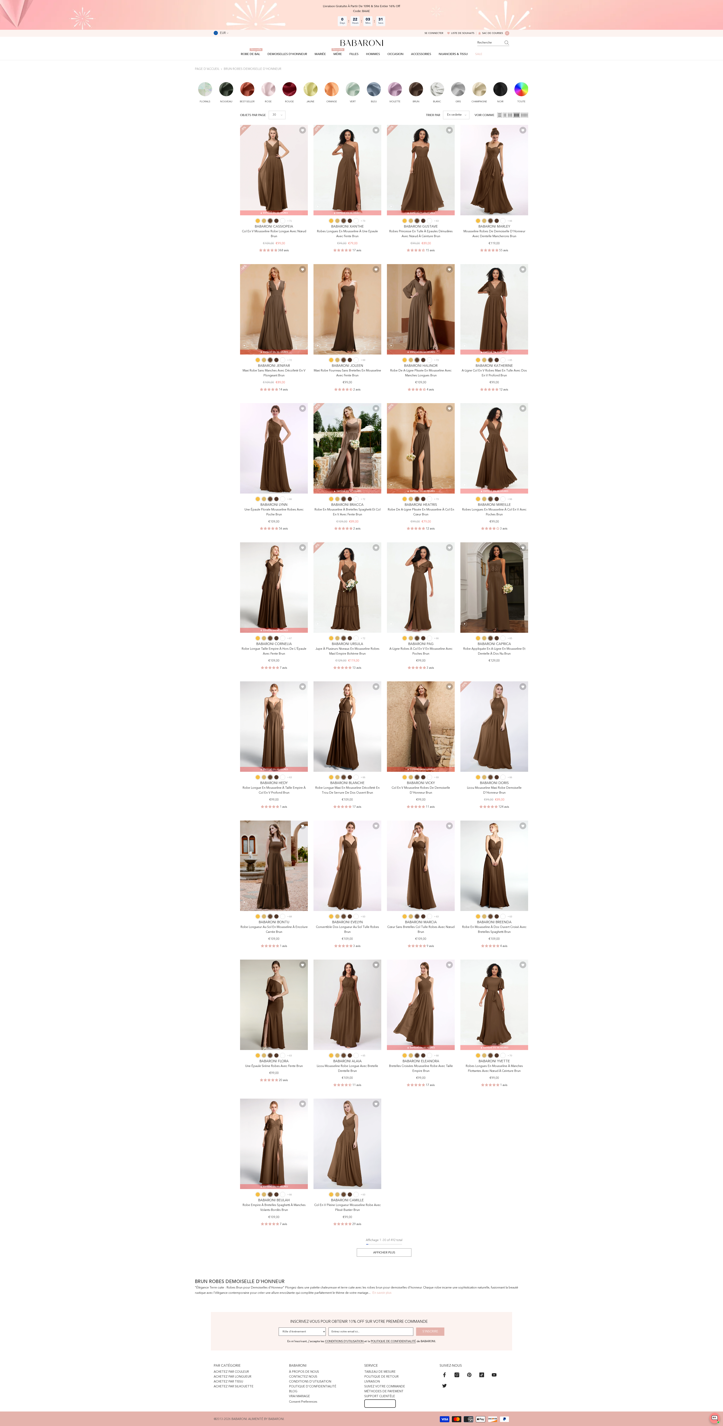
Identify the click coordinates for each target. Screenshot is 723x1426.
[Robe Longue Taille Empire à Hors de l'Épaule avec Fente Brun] (274, 587)
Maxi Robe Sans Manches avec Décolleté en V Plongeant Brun (274, 373)
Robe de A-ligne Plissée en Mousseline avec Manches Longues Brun (420, 373)
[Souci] (257, 220)
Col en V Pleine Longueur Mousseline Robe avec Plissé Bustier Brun (347, 1208)
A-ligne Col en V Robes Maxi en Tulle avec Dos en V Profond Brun (494, 373)
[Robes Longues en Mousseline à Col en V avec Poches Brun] (494, 448)
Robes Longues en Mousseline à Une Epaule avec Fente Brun (347, 234)
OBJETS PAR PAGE (253, 115)
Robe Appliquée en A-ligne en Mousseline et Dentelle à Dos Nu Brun (494, 651)
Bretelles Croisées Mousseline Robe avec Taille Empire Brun (421, 1069)
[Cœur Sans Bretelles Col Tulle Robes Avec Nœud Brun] (421, 866)
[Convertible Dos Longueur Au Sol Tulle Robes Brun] (347, 866)
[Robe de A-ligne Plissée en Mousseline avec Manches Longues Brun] (421, 309)
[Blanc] (282, 220)
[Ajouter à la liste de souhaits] (302, 130)
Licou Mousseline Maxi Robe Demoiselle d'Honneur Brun (494, 790)
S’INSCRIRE (430, 1331)
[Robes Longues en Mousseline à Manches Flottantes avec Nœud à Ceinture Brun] (494, 1005)
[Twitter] (444, 1385)
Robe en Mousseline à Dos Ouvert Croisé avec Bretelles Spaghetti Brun (494, 930)
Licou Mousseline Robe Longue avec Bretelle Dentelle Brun (347, 1069)
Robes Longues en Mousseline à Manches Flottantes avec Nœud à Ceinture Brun (494, 1069)
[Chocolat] (276, 220)
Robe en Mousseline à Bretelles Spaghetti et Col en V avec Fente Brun (347, 512)
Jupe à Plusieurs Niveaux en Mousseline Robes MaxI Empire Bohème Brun (347, 651)
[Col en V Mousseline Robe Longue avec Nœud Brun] (274, 170)
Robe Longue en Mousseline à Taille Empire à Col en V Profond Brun (274, 790)
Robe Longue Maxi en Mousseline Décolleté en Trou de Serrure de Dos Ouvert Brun (347, 790)
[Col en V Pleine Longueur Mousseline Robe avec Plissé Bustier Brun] (347, 1144)
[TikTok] (482, 1375)
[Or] (264, 220)
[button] (205, 90)
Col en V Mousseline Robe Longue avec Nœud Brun (274, 234)
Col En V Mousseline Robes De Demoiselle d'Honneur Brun (421, 790)
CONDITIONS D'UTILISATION (344, 1341)
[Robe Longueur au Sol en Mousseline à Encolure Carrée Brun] (274, 866)
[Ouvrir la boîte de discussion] (714, 1418)
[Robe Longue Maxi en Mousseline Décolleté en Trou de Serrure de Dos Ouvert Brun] (347, 726)
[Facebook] (444, 1375)
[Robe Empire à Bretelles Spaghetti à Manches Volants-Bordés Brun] (274, 1144)
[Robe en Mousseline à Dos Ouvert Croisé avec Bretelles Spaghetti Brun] (494, 866)
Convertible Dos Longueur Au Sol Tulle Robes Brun (347, 930)
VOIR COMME (484, 115)
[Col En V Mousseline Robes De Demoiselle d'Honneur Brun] (421, 726)
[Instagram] (457, 1375)
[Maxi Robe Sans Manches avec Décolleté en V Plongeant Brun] (274, 309)
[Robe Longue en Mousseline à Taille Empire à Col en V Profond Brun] (274, 726)
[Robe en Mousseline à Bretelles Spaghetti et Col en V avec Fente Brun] (347, 448)
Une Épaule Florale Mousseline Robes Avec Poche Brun (274, 512)
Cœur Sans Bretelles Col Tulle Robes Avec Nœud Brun (421, 930)
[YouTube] (494, 1375)
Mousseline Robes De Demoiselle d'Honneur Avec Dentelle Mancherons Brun (494, 234)
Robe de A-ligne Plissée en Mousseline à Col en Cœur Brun (421, 512)
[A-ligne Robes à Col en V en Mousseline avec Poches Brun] (421, 587)
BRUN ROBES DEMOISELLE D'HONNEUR (252, 69)
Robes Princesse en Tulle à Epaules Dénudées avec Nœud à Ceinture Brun (421, 234)
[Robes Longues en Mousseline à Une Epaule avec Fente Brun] (347, 170)
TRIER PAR (433, 115)
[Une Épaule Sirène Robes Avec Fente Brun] (274, 1005)
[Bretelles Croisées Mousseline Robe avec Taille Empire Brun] (421, 1005)
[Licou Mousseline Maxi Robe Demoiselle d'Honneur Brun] (494, 726)
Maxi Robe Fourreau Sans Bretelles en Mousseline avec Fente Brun (347, 373)
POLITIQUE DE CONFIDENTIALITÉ (393, 1341)
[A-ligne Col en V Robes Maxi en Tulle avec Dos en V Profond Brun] (494, 309)
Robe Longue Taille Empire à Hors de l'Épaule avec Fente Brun (274, 651)
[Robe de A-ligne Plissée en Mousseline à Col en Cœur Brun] (421, 448)
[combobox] (489, 43)
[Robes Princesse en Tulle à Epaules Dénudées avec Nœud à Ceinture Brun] (421, 170)
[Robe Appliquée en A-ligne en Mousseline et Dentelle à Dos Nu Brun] (494, 587)
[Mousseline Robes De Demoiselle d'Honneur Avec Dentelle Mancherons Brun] (494, 170)
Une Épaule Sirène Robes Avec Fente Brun (274, 1066)
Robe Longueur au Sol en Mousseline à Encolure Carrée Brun (274, 930)
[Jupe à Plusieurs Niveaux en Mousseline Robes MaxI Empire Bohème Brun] (347, 587)
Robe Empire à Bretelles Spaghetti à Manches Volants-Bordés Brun (274, 1208)
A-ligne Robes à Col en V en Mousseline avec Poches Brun (420, 651)
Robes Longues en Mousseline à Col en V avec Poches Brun (494, 512)
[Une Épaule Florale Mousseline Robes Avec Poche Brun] (274, 448)
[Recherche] (493, 43)
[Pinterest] (469, 1375)
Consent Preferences (303, 1401)
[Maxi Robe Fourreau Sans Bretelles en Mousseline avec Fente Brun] (347, 309)
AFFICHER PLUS (384, 1252)
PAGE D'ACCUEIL (207, 69)
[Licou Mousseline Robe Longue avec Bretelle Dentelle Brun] (347, 1005)
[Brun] (270, 220)
